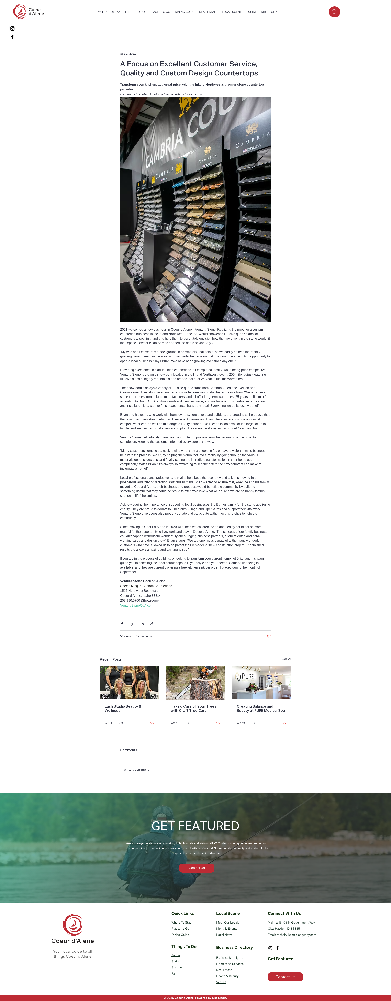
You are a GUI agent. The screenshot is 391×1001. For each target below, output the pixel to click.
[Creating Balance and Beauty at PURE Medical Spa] (261, 682)
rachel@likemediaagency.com (296, 935)
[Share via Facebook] (122, 624)
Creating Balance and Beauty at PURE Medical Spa (261, 709)
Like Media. (219, 998)
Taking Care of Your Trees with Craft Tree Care (193, 709)
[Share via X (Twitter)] (132, 624)
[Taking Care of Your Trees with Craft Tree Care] (195, 683)
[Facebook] (12, 37)
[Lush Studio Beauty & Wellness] (129, 682)
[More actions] (268, 53)
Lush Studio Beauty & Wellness (123, 709)
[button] (134, 12)
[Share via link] (152, 624)
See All (286, 658)
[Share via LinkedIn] (142, 624)
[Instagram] (12, 29)
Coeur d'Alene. (185, 998)
